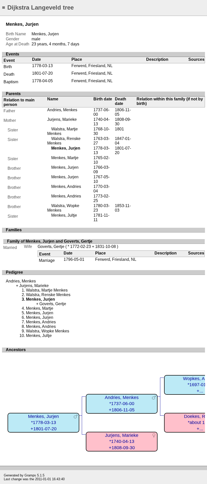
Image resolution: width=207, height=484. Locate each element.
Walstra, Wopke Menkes (47, 331)
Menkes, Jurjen (65, 167)
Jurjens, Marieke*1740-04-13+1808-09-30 (121, 441)
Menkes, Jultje (64, 215)
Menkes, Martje (65, 158)
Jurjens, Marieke (62, 119)
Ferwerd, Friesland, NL (92, 66)
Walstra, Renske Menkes (48, 295)
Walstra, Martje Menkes (47, 290)
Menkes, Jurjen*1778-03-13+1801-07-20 (43, 422)
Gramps (30, 475)
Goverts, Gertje (51, 246)
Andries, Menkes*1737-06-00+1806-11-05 (122, 403)
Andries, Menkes (62, 110)
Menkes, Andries (66, 186)
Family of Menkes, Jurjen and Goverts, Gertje (49, 241)
